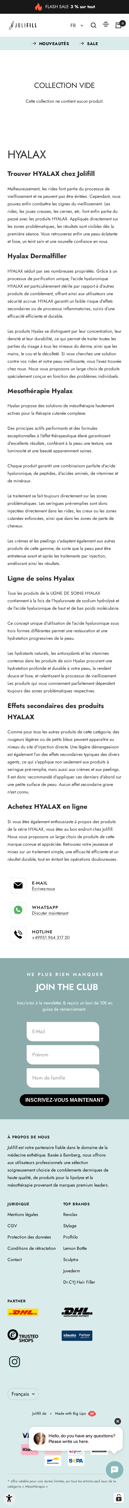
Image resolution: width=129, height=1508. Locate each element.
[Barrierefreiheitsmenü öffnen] (9, 1498)
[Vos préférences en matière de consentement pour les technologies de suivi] (118, 1497)
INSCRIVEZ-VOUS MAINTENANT (33, 769)
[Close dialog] (126, 711)
